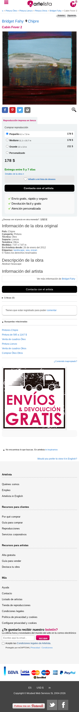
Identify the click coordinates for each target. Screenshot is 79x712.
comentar (52, 310)
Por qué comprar (11, 516)
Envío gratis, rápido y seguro (29, 198)
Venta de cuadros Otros (14, 348)
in (50, 687)
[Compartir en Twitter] (20, 110)
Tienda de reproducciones (16, 605)
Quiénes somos (10, 484)
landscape (19, 250)
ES (29, 687)
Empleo (6, 490)
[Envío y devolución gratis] (34, 398)
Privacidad (35, 648)
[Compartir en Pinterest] (12, 110)
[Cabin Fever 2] (39, 68)
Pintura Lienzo (26, 11)
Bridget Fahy (56, 11)
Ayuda (5, 587)
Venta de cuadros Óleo (14, 339)
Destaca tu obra (11, 566)
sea (28, 250)
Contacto (7, 593)
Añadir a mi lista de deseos (41, 179)
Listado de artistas (12, 599)
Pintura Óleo (11, 11)
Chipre (33, 21)
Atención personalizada (26, 208)
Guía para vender (11, 561)
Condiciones (47, 648)
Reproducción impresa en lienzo (19, 120)
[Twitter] (52, 705)
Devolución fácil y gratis (26, 203)
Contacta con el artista (38, 188)
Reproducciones (11, 528)
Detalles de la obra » (14, 174)
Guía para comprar (12, 522)
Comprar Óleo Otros (12, 353)
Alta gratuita (8, 555)
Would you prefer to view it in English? (57, 458)
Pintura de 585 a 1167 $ (14, 334)
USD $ (44, 219)
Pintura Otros (41, 11)
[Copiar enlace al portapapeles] (27, 110)
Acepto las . (28, 643)
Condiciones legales (13, 611)
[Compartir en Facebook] (5, 110)
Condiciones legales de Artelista (33, 643)
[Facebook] (63, 705)
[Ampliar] (74, 111)
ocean (34, 250)
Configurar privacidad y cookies (19, 623)
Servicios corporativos (14, 534)
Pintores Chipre (10, 330)
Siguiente (71, 15)
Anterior (61, 15)
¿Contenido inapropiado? (65, 361)
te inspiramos (51, 449)
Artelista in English (12, 496)
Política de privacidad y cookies (19, 617)
